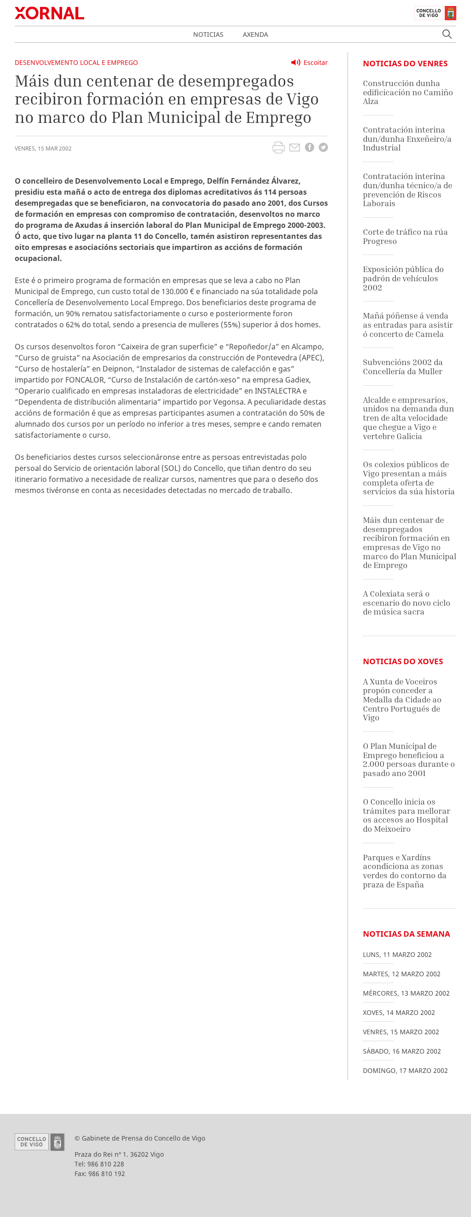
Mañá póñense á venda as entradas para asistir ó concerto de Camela (408, 324)
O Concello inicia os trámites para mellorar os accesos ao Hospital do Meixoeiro (406, 815)
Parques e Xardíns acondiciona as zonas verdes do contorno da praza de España (405, 870)
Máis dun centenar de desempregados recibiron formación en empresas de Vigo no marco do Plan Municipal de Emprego (409, 542)
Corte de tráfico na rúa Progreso (405, 236)
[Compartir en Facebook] (309, 148)
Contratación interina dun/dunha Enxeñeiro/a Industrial (407, 138)
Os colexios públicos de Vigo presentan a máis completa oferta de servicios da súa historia (409, 477)
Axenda (255, 34)
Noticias (208, 34)
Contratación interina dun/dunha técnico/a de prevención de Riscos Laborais (407, 189)
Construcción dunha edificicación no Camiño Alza (408, 92)
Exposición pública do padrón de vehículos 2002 (403, 278)
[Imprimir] (278, 148)
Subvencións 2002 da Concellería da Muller (403, 366)
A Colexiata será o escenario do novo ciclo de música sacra (406, 602)
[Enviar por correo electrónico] (294, 149)
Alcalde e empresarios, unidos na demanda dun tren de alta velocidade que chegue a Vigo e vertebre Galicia (408, 418)
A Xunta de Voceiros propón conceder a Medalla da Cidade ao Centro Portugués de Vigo (402, 700)
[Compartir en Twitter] (323, 148)
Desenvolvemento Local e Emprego (76, 62)
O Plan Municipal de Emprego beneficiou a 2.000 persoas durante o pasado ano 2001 (409, 759)
